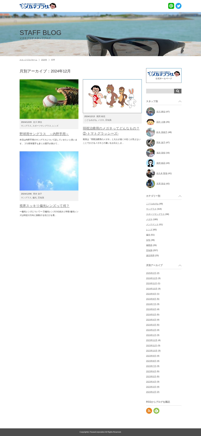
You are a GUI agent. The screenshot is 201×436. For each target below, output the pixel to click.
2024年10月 (151, 288)
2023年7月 (151, 366)
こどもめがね (90, 120)
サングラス (26, 126)
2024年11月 (151, 283)
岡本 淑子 (37, 194)
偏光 (35, 197)
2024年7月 (151, 304)
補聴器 (149, 245)
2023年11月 (151, 345)
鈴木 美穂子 (161, 132)
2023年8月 (151, 361)
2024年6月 (151, 309)
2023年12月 (151, 340)
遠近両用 (150, 255)
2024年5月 (151, 314)
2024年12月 (151, 278)
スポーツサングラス (42, 126)
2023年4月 (151, 381)
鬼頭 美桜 (160, 153)
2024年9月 (151, 294)
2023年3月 (151, 387)
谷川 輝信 (37, 122)
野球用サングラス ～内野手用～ (44, 134)
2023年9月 (151, 356)
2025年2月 (151, 273)
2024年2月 (151, 330)
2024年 (44, 60)
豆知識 (108, 120)
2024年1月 (151, 335)
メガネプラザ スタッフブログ (41, 34)
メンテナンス (152, 224)
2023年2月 (151, 392)
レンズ (55, 126)
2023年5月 (151, 376)
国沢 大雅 (160, 122)
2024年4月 (151, 319)
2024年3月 (151, 325)
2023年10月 (151, 350)
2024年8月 (151, 299)
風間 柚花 (100, 116)
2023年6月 (151, 371)
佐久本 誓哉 (161, 173)
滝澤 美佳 (160, 183)
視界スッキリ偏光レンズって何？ (44, 206)
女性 (148, 240)
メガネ (101, 120)
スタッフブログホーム (28, 60)
